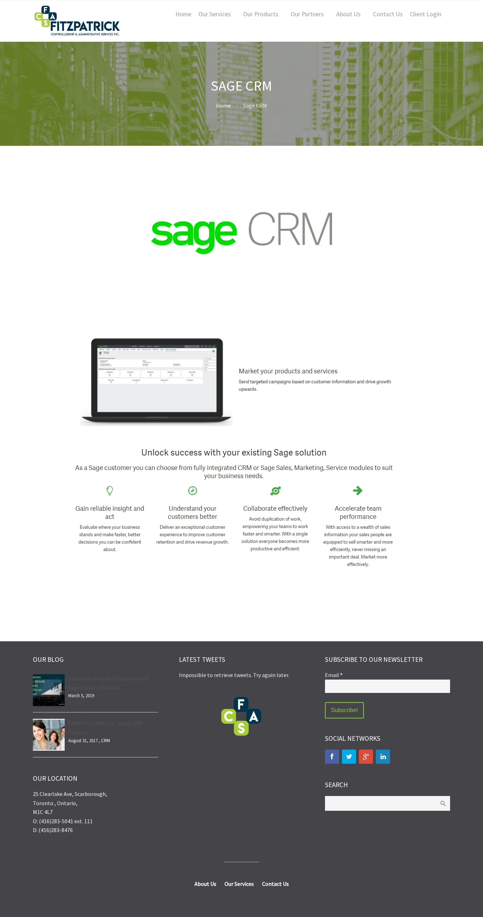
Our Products (260, 14)
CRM (105, 741)
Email (334, 674)
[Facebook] (332, 757)
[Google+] (366, 757)
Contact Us (388, 14)
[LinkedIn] (383, 757)
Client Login (425, 14)
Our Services (214, 14)
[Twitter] (349, 757)
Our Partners (307, 14)
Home (183, 14)
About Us (348, 14)
